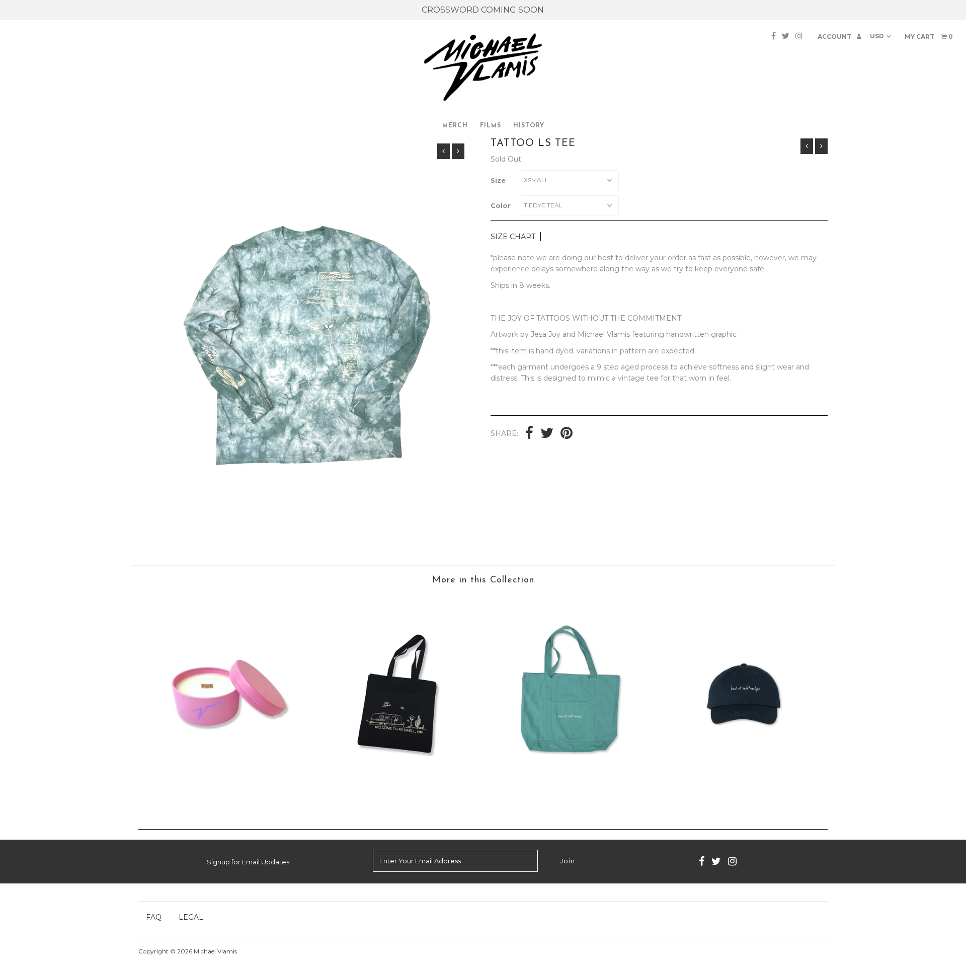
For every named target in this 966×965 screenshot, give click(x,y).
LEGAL (191, 917)
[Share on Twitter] (546, 434)
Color (501, 205)
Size (498, 180)
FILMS (490, 126)
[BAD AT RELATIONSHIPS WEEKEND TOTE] (569, 789)
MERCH (455, 126)
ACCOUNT (835, 36)
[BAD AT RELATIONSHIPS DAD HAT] (742, 803)
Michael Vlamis (215, 951)
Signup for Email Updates (248, 862)
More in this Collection (483, 580)
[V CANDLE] (224, 789)
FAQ (154, 917)
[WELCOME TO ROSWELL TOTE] (397, 789)
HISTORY (528, 126)
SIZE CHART (513, 236)
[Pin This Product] (566, 434)
